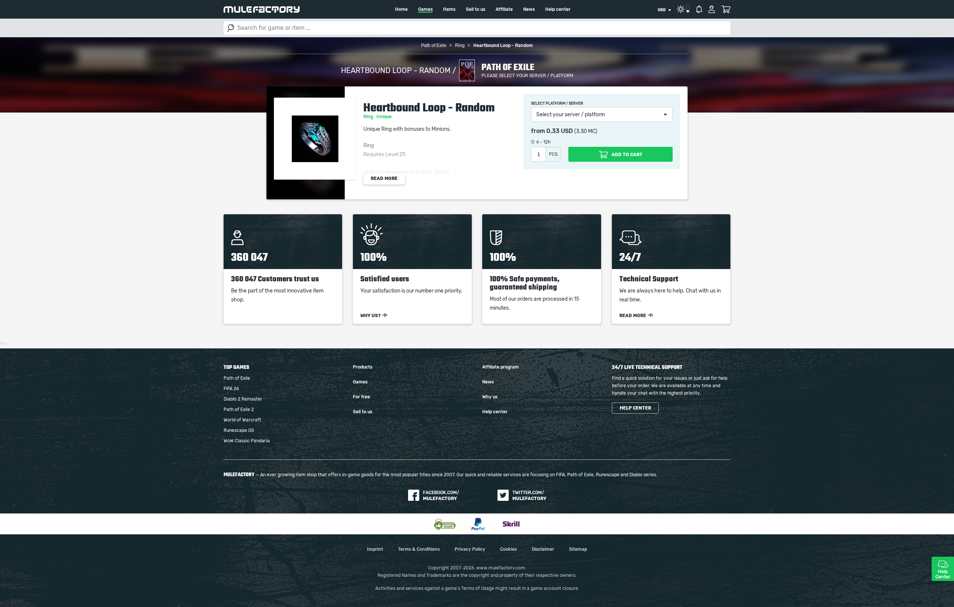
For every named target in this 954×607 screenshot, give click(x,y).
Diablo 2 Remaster (243, 399)
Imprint (375, 549)
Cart (725, 9)
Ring (368, 116)
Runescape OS (239, 430)
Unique (384, 116)
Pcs (553, 154)
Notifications (699, 9)
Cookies (508, 549)
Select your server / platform (570, 114)
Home (401, 9)
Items (449, 9)
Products (362, 367)
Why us (489, 397)
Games (425, 9)
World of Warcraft (242, 420)
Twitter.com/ (529, 495)
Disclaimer (543, 549)
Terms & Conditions (419, 549)
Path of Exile (237, 378)
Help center (558, 9)
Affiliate (504, 9)
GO (230, 28)
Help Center (942, 574)
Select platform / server (557, 103)
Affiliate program (500, 367)
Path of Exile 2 (239, 409)
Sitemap (578, 549)
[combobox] (664, 10)
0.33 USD (559, 131)
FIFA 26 (231, 388)
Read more (384, 178)
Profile (711, 9)
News (529, 9)
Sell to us (475, 9)
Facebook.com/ (441, 495)
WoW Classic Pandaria (247, 441)
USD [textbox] (662, 10)
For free (361, 397)
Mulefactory (262, 9)
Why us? (370, 315)
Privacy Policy (470, 549)
